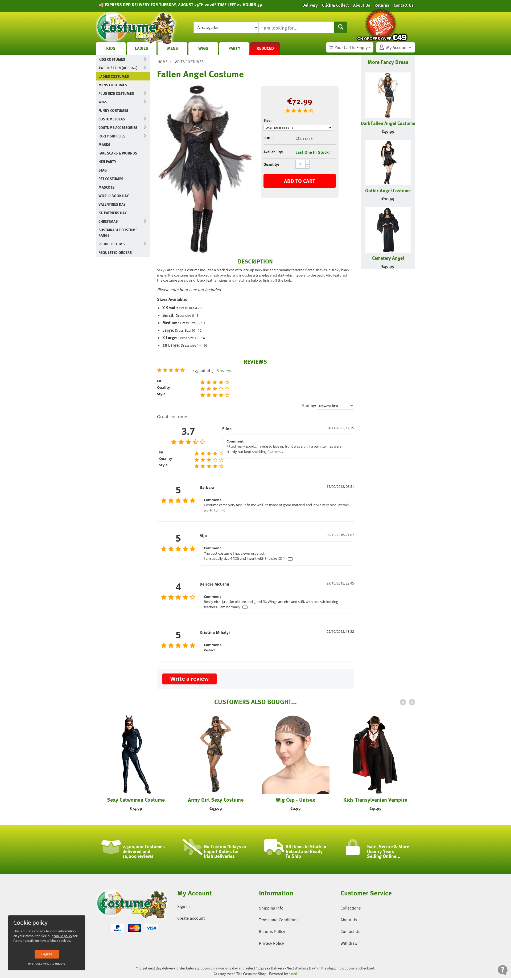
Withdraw (348, 943)
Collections (350, 908)
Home (162, 61)
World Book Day (113, 195)
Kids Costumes (111, 59)
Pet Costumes (110, 178)
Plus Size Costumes (116, 93)
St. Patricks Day (112, 213)
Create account (191, 918)
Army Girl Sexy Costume (216, 799)
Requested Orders (115, 252)
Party (234, 48)
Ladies (141, 48)
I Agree (46, 954)
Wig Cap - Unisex (295, 799)
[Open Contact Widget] (502, 970)
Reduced (265, 48)
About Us (348, 919)
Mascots (106, 187)
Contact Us (350, 931)
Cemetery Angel (388, 257)
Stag (102, 170)
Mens (172, 48)
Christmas (108, 221)
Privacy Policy (271, 943)
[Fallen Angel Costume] (205, 168)
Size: (267, 120)
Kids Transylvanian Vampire (375, 799)
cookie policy (62, 936)
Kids (111, 48)
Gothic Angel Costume (388, 190)
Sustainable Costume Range (117, 232)
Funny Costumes (113, 110)
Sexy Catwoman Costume (136, 799)
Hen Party (107, 161)
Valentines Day (112, 204)
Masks (104, 144)
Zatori (293, 973)
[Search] (340, 27)
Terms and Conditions (279, 919)
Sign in (183, 906)
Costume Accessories (117, 127)
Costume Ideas (111, 119)
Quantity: (271, 164)
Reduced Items (111, 244)
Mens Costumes (112, 85)
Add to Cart (299, 181)
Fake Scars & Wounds (117, 153)
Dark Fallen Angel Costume (388, 123)
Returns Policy (272, 931)
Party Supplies (111, 136)
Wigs (203, 48)
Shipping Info (271, 908)
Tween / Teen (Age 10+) (117, 68)
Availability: (273, 152)
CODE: (268, 138)
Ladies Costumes (113, 76)
